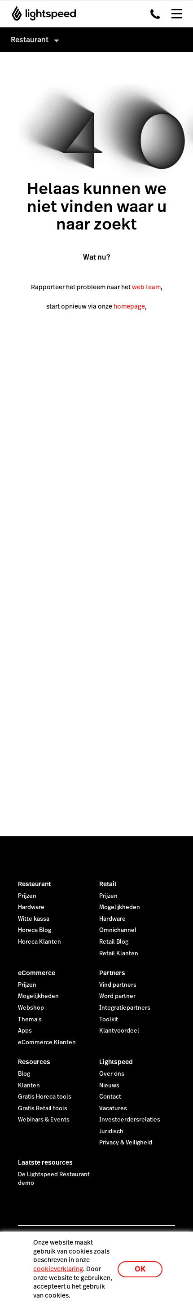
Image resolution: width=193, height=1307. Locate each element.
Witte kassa (33, 919)
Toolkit (108, 1020)
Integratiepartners (124, 1008)
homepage (129, 306)
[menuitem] (96, 39)
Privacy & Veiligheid (125, 1143)
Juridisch (111, 1131)
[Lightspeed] (41, 13)
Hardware (31, 907)
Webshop (31, 1008)
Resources (34, 1061)
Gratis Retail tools (42, 1108)
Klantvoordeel (119, 1031)
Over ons (111, 1074)
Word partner (117, 996)
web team (146, 287)
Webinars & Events (44, 1120)
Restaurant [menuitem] (29, 40)
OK (140, 1269)
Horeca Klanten (39, 942)
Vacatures (113, 1108)
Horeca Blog (34, 930)
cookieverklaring (58, 1268)
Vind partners (117, 985)
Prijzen (27, 896)
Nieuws (109, 1086)
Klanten (29, 1086)
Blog (24, 1074)
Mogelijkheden (119, 907)
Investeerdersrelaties (129, 1120)
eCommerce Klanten (47, 1042)
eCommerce (36, 972)
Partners (112, 972)
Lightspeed (116, 1061)
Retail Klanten (118, 953)
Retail (107, 883)
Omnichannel (117, 930)
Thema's (30, 1020)
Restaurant (34, 883)
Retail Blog (113, 942)
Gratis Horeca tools (44, 1097)
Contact (110, 1097)
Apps (25, 1031)
